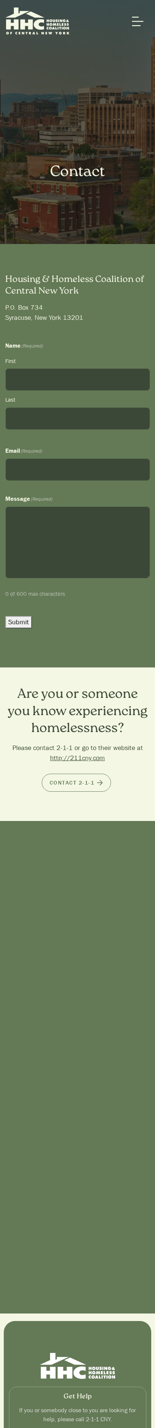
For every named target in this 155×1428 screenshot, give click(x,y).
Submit (18, 622)
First (10, 361)
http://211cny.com (77, 758)
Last (10, 400)
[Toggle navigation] (136, 21)
